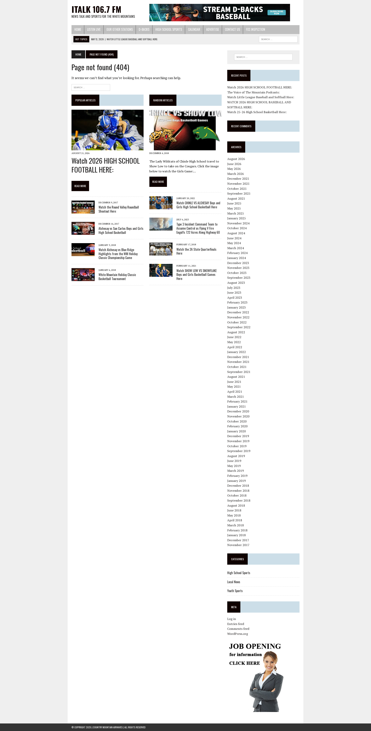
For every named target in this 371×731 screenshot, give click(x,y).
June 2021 (234, 382)
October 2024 (237, 228)
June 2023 (234, 292)
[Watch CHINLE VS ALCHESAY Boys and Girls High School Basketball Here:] (161, 206)
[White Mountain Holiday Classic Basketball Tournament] (83, 278)
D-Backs (144, 29)
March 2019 (235, 471)
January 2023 (236, 307)
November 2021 (238, 362)
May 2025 (234, 208)
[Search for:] (90, 87)
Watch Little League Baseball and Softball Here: (260, 97)
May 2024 (234, 243)
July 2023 (233, 288)
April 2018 (234, 520)
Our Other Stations (119, 29)
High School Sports (168, 29)
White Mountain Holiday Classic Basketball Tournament (117, 276)
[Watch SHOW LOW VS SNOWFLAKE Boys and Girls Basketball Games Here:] (161, 274)
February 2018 (237, 530)
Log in (231, 619)
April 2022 (234, 347)
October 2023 (237, 273)
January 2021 (236, 406)
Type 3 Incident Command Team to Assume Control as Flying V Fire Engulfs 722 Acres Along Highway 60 (198, 228)
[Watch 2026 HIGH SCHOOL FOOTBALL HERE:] (107, 148)
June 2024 (234, 238)
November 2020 (238, 416)
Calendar (194, 29)
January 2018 (236, 535)
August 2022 (236, 332)
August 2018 (236, 505)
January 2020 (236, 431)
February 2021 (237, 401)
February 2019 (237, 476)
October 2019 (237, 446)
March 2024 (235, 248)
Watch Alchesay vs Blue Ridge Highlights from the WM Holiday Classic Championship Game (118, 253)
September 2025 (238, 193)
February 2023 (237, 302)
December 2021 (238, 357)
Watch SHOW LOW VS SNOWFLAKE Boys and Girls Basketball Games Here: (196, 274)
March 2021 (235, 396)
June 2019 (234, 461)
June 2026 (234, 164)
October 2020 (237, 421)
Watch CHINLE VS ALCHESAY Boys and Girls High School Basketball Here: (198, 205)
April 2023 (234, 297)
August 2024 (236, 233)
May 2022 (234, 342)
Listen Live (93, 29)
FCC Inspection (255, 29)
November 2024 (238, 223)
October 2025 (237, 188)
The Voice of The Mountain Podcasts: (253, 92)
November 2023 (238, 268)
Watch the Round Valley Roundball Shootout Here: (119, 209)
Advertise (212, 29)
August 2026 (236, 159)
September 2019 (238, 451)
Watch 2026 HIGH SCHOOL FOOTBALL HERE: (105, 165)
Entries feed (235, 624)
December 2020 (238, 411)
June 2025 (234, 203)
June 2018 (234, 510)
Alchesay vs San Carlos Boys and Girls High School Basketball (121, 230)
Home (77, 29)
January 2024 (236, 258)
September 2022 (238, 327)
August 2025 (236, 198)
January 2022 (236, 352)
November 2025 (238, 183)
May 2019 (234, 466)
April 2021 (234, 391)
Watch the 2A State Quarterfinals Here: (196, 251)
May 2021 (234, 386)
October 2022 (237, 322)
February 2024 (237, 253)
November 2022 (238, 317)
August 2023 (236, 282)
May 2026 (234, 169)
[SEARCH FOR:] (278, 38)
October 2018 (237, 495)
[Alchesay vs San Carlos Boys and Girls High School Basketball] (83, 232)
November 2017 (238, 545)
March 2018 (235, 525)
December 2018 (238, 485)
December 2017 (238, 540)
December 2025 (238, 178)
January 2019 (236, 481)
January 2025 (236, 218)
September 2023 (238, 277)
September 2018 (238, 500)
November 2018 (238, 490)
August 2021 (236, 376)
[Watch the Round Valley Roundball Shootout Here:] (83, 211)
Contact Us (232, 29)
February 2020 (237, 426)
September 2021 (238, 372)
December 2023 (238, 263)
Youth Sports (235, 590)
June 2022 (234, 337)
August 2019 (236, 456)
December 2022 (238, 312)
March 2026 (235, 174)
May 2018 (234, 515)
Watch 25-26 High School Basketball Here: (257, 112)
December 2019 (238, 436)
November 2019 (238, 441)
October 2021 (237, 367)
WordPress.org (237, 634)
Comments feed (238, 629)
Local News (233, 582)
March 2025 (235, 213)
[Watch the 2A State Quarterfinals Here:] (161, 253)
